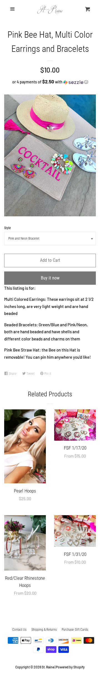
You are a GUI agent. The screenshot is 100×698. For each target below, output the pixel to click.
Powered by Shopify (70, 667)
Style (7, 228)
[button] (50, 82)
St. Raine (48, 667)
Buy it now (50, 278)
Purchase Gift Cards (75, 630)
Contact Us (19, 630)
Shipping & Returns (44, 630)
